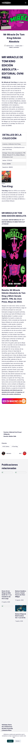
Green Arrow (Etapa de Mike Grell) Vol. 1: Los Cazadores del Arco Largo (7, 594)
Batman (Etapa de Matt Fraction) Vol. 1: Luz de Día (20, 615)
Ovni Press (16, 47)
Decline (17, 741)
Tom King (15, 446)
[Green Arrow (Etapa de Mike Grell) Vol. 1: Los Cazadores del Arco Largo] (7, 530)
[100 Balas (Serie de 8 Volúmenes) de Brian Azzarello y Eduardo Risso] (7, 663)
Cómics (11, 47)
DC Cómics (6, 446)
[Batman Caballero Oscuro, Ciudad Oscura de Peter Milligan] (20, 530)
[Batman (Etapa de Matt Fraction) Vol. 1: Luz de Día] (20, 608)
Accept (10, 741)
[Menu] (25, 2)
